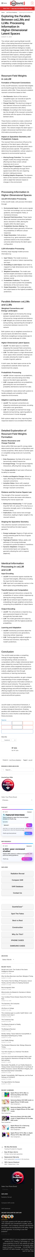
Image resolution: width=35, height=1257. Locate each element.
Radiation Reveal (17, 874)
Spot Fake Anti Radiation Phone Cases (21, 8)
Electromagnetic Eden (8, 987)
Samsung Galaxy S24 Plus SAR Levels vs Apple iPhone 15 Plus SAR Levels (22, 1109)
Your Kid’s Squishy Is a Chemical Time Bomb (14, 1051)
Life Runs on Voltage (7, 1008)
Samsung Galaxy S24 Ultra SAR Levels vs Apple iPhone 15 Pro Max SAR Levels (22, 1118)
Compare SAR (17, 880)
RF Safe (14, 748)
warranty (17, 1159)
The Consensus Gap (7, 1019)
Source (3, 720)
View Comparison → (16, 1096)
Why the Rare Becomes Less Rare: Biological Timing (17, 976)
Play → (29, 825)
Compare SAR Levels (7, 1203)
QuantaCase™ (17, 907)
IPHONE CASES (17, 940)
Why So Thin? (17, 934)
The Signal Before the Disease (10, 1082)
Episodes (5, 822)
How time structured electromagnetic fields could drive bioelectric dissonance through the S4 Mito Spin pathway (16, 1058)
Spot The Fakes (17, 914)
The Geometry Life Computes (10, 1003)
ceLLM (30, 760)
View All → (28, 833)
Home (3, 12)
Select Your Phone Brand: (9, 797)
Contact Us (17, 893)
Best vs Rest (17, 920)
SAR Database (17, 886)
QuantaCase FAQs (7, 777)
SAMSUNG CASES (17, 946)
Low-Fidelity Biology (7, 1040)
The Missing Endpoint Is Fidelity (11, 1024)
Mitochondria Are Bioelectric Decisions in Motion (16, 992)
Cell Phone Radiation (11, 12)
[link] (17, 822)
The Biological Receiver (8, 1029)
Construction (17, 927)
